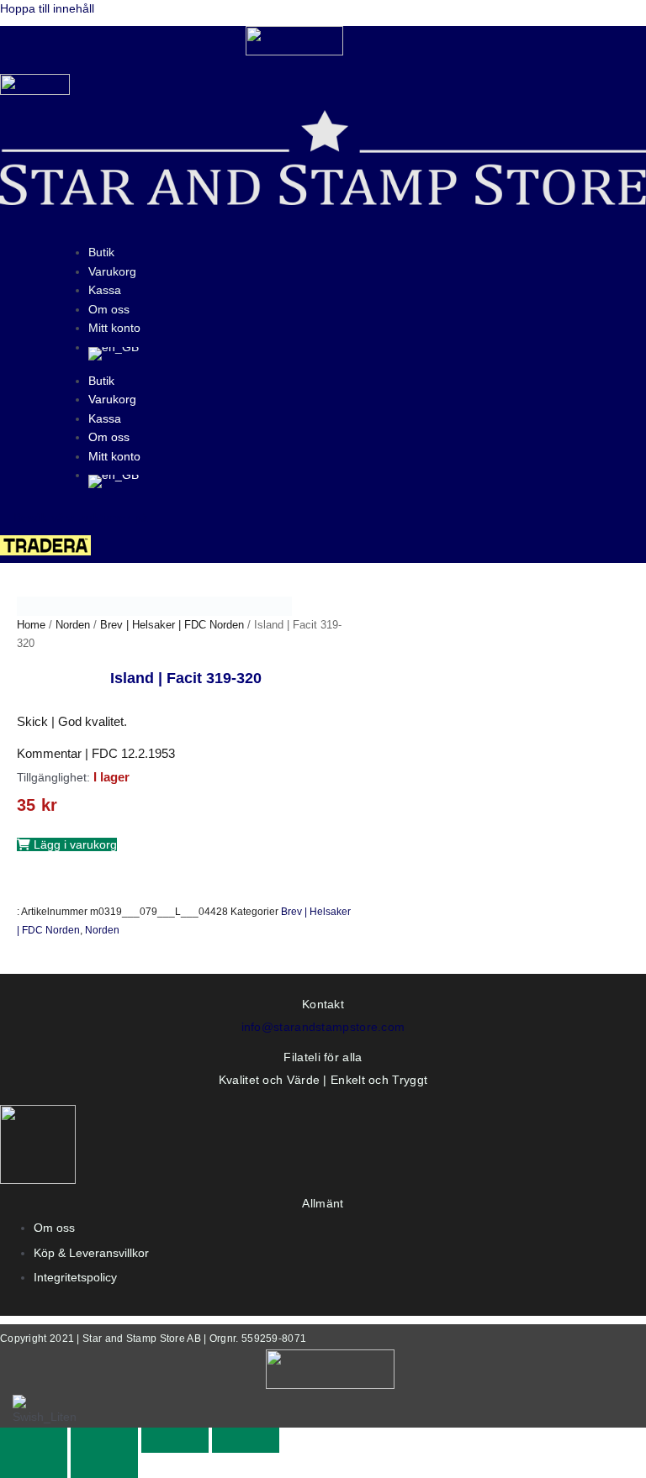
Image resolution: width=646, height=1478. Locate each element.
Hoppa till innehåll (47, 9)
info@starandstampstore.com (323, 1027)
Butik (101, 252)
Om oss (109, 309)
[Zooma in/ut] (33, 1440)
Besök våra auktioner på (81, 517)
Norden (73, 624)
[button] (67, 844)
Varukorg (112, 271)
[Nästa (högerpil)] (104, 1465)
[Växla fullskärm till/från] (104, 1440)
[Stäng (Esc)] (245, 1440)
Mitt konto (114, 327)
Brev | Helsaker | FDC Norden (172, 624)
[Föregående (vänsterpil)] (33, 1465)
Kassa (104, 290)
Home (31, 624)
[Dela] (175, 1440)
